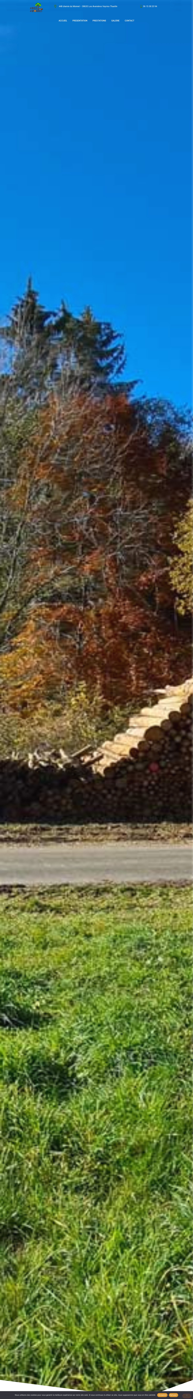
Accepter (162, 1395)
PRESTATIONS (99, 20)
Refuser (173, 1395)
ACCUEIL (63, 20)
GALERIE (115, 20)
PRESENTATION (79, 20)
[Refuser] (186, 1396)
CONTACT (129, 20)
